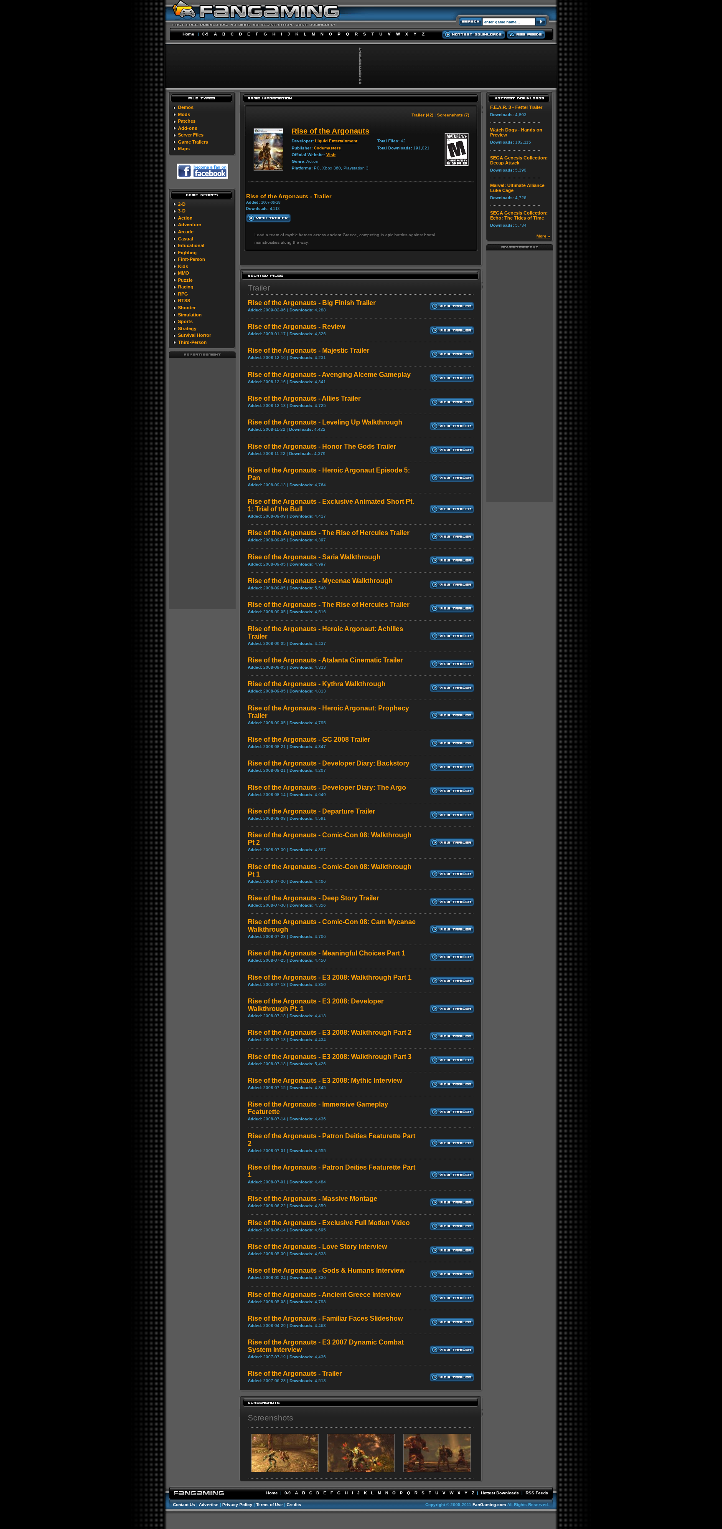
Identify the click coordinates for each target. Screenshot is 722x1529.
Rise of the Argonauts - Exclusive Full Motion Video (329, 1222)
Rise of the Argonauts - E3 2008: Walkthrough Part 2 (330, 1032)
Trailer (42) (422, 115)
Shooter (187, 307)
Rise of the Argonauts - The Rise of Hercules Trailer (328, 532)
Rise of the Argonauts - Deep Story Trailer (313, 898)
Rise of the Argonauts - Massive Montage (312, 1198)
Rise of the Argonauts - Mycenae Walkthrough (320, 580)
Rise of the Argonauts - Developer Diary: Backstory (328, 763)
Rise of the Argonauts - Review (296, 326)
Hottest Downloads (500, 1493)
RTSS (184, 300)
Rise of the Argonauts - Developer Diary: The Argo (327, 787)
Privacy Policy (237, 1504)
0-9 (205, 34)
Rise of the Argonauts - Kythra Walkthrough (317, 683)
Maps (184, 148)
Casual (185, 238)
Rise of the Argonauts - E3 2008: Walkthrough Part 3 (330, 1056)
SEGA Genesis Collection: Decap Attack (519, 160)
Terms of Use (269, 1504)
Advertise (209, 1504)
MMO (183, 272)
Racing (185, 286)
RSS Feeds (537, 1493)
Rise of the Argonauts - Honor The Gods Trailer (322, 446)
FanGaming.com (489, 1504)
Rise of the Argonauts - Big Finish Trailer (312, 302)
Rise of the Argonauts (330, 131)
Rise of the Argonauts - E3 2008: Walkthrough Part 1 (330, 977)
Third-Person (192, 342)
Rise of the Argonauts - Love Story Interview (317, 1246)
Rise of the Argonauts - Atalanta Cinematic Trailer (325, 660)
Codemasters (327, 148)
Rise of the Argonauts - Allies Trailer (304, 398)
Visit (331, 154)
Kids (183, 266)
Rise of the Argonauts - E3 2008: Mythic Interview (325, 1080)
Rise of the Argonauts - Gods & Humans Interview (326, 1270)
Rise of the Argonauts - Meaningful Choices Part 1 (326, 953)
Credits (294, 1504)
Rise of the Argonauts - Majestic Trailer (308, 350)
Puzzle (185, 280)
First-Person (191, 259)
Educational (191, 245)
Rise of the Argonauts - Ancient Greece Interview (324, 1294)
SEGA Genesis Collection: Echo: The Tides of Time (519, 215)
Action (185, 217)
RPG (183, 293)
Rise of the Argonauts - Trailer (295, 1373)
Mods (184, 114)
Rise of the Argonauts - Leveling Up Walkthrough (325, 422)
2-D (182, 204)
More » (543, 236)
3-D (182, 210)
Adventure (189, 224)
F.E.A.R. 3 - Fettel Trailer (516, 107)
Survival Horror (194, 335)
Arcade (185, 231)
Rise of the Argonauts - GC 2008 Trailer (309, 739)
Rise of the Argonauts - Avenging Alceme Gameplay (329, 374)
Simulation (190, 314)
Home (188, 34)
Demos (185, 107)
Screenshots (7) (453, 115)
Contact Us (184, 1504)
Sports (185, 321)
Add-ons (187, 128)
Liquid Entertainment (336, 141)
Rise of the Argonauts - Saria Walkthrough (314, 557)
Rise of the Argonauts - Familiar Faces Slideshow (325, 1318)
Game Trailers (193, 141)
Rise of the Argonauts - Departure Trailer (311, 811)
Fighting (187, 252)
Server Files (190, 134)
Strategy (187, 328)
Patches (187, 121)
